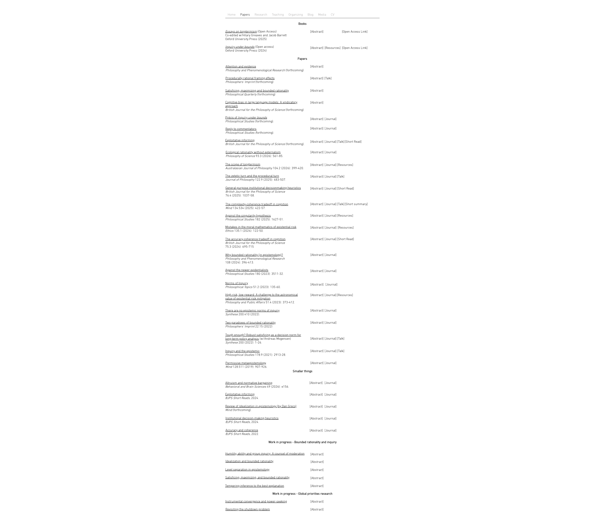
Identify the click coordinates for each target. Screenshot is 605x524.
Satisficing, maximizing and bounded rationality (257, 91)
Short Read (353, 142)
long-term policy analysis (242, 339)
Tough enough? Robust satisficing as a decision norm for (263, 335)
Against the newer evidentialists (246, 270)
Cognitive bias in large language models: (252, 102)
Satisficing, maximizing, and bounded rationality (257, 478)
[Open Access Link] (355, 32)
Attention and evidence (240, 67)
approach (231, 106)
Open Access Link (355, 48)
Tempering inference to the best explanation (254, 486)
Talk (340, 142)
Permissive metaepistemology (245, 363)
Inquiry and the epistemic (242, 351)
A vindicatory (288, 102)
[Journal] (331, 383)
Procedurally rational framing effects (250, 78)
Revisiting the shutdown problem (247, 509)
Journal (331, 285)
